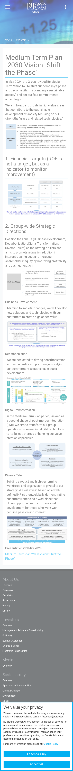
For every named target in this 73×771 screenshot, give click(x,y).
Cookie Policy (51, 744)
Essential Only (36, 754)
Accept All (36, 764)
